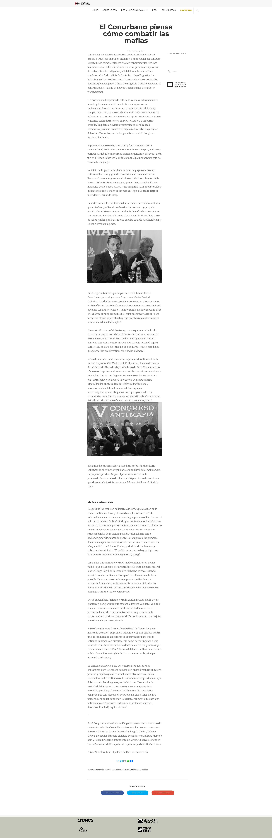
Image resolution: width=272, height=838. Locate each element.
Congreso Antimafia (95, 770)
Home (95, 10)
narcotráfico (142, 770)
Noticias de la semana (133, 10)
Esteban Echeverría (122, 770)
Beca (154, 10)
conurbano (109, 770)
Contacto (186, 10)
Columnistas (169, 10)
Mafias (134, 770)
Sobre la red (110, 10)
